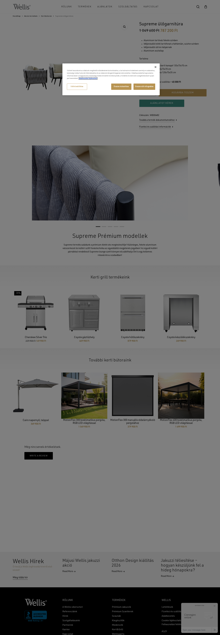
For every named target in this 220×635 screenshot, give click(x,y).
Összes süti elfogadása (144, 86)
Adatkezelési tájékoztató (88, 78)
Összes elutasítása (121, 86)
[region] (111, 79)
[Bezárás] (155, 67)
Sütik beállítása (77, 86)
